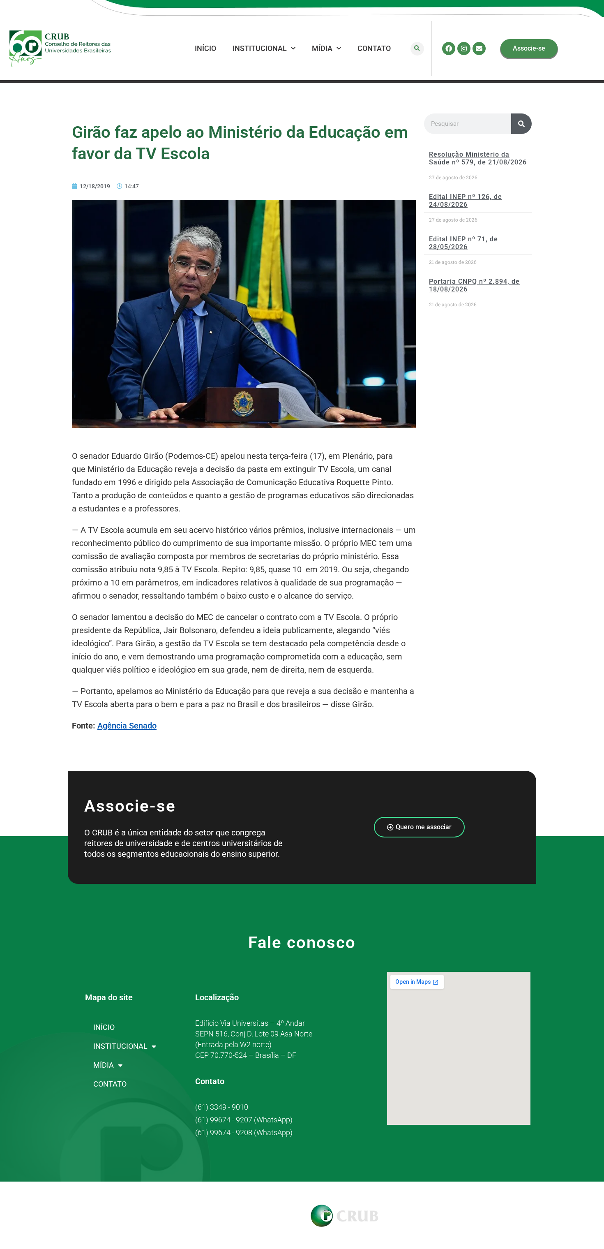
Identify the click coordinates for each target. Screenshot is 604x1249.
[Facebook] (448, 48)
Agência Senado (127, 726)
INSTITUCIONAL (260, 48)
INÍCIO (205, 48)
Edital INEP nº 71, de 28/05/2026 (463, 243)
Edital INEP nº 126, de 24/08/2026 (465, 200)
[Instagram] (463, 48)
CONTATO (374, 48)
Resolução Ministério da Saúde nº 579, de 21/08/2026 (478, 158)
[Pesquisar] (521, 123)
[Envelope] (479, 48)
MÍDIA (322, 48)
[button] (417, 49)
